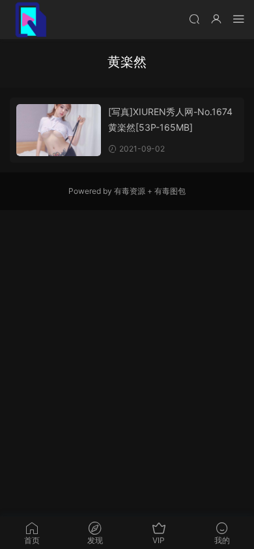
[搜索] (194, 18)
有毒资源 (129, 191)
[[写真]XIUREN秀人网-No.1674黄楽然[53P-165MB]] (58, 130)
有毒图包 (170, 191)
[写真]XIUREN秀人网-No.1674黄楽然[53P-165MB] (170, 119)
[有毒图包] (29, 19)
